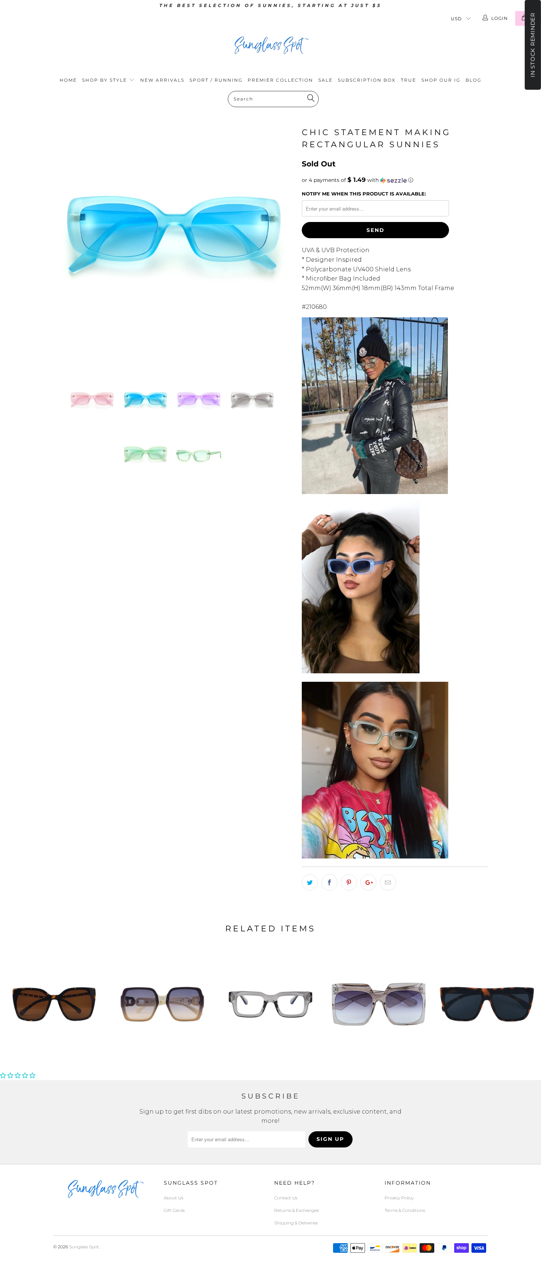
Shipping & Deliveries (296, 1223)
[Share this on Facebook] (329, 882)
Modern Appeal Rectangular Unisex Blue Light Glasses (270, 1004)
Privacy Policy (399, 1197)
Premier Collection (280, 80)
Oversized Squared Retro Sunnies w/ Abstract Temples (378, 1004)
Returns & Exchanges (296, 1210)
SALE (325, 80)
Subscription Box (367, 80)
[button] (395, 180)
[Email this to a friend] (388, 882)
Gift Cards (174, 1210)
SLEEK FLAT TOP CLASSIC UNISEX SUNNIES (487, 1004)
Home (68, 80)
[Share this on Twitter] (310, 882)
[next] (281, 245)
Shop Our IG (440, 80)
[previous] (66, 245)
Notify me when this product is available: (364, 194)
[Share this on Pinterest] (349, 882)
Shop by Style (105, 80)
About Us (173, 1197)
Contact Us (285, 1197)
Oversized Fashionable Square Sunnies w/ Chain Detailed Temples (162, 1004)
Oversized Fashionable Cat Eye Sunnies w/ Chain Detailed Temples (54, 1004)
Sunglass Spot (84, 1246)
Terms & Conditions (405, 1210)
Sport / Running (216, 80)
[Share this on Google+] (368, 882)
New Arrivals (162, 80)
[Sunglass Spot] (270, 45)
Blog (473, 80)
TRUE (408, 80)
